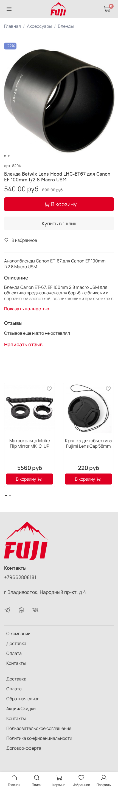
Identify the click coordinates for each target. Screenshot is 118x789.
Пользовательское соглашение (38, 728)
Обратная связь (23, 699)
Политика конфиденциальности (39, 738)
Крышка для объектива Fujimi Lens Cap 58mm (88, 443)
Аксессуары (39, 26)
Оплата (14, 653)
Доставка (16, 643)
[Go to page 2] (10, 495)
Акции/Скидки (21, 708)
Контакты (16, 663)
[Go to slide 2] (9, 156)
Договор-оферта (23, 748)
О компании (18, 633)
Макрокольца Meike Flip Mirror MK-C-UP (29, 443)
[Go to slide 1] (5, 156)
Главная (12, 26)
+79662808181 (20, 577)
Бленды (66, 26)
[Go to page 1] (6, 495)
